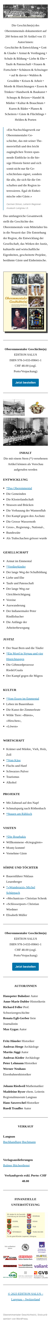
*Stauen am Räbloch (19, 814)
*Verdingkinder (16, 567)
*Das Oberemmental (19, 488)
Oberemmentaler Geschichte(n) (19, 1314)
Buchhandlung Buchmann (19, 1142)
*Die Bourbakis (16, 837)
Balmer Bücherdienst (16, 1165)
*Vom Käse (13, 760)
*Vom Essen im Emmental (22, 699)
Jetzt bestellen (25, 382)
